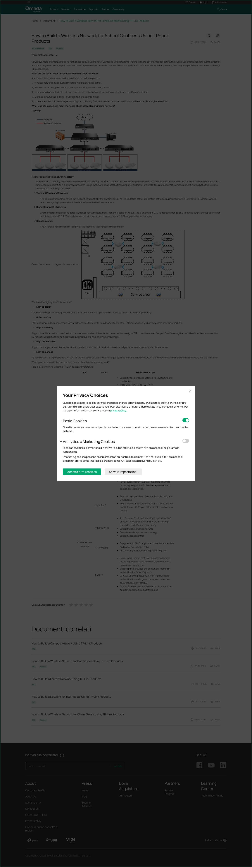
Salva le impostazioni (123, 472)
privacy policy (118, 410)
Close (190, 391)
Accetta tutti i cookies (82, 472)
